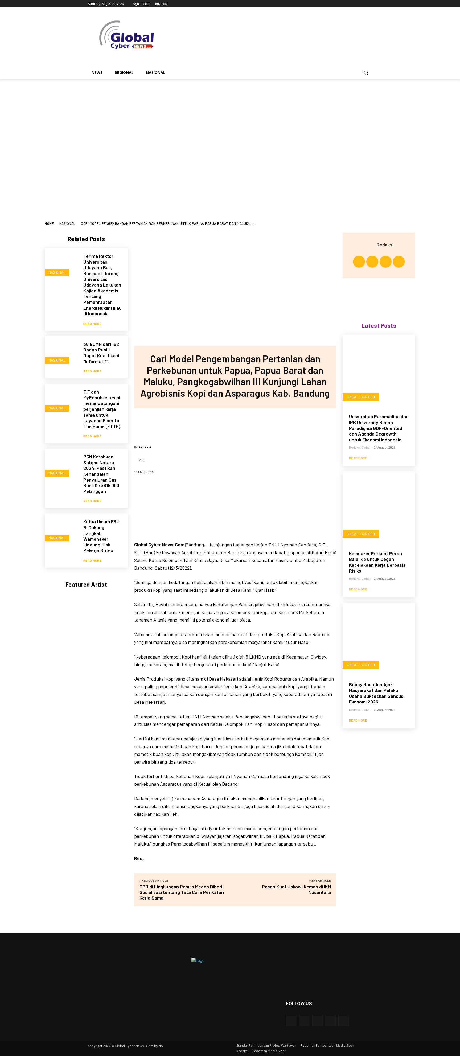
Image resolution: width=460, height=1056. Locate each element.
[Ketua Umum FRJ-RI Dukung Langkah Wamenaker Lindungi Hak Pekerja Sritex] (61, 530)
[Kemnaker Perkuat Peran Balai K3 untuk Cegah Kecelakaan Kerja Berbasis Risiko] (379, 507)
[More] (270, 424)
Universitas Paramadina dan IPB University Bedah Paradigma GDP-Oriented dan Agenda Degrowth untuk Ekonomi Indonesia (379, 427)
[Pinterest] (235, 424)
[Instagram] (347, 4)
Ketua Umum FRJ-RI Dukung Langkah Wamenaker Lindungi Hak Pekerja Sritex (102, 536)
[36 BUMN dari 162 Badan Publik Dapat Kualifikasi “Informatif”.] (61, 352)
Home (49, 223)
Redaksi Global (359, 447)
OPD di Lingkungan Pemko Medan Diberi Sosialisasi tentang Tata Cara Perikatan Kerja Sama (181, 892)
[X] (354, 4)
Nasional (67, 223)
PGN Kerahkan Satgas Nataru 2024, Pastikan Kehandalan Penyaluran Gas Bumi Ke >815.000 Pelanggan (101, 474)
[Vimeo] (362, 4)
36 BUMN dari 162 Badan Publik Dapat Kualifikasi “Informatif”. (101, 352)
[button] (365, 72)
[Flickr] (317, 1021)
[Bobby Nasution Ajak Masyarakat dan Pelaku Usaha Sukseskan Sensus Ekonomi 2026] (379, 639)
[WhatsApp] (252, 424)
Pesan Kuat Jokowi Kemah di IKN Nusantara (296, 889)
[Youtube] (369, 4)
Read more (92, 323)
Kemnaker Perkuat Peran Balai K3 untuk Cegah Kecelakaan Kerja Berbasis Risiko (377, 562)
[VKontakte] (343, 1021)
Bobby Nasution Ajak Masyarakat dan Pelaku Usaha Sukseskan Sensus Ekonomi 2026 (376, 693)
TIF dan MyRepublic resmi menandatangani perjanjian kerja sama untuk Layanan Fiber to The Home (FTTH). (102, 409)
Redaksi (144, 447)
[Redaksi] (370, 244)
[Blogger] (291, 1021)
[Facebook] (339, 4)
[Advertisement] (230, 181)
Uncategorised (361, 397)
